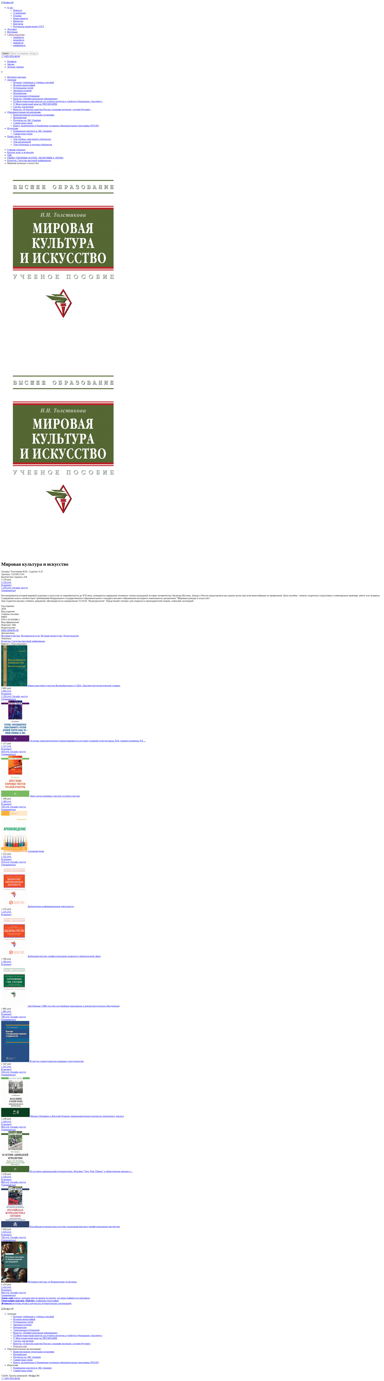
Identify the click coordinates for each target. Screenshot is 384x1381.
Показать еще (20, 1346)
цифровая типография (30, 1300)
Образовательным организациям (24, 112)
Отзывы (17, 15)
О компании (19, 13)
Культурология (71, 635)
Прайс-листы (14, 136)
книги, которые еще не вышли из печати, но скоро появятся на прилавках (45, 1298)
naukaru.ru (18, 42)
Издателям (12, 128)
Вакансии (18, 21)
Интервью (12, 32)
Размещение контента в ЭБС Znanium (32, 131)
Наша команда (20, 18)
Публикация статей (23, 88)
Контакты (18, 24)
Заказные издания (22, 90)
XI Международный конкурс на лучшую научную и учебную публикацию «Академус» (58, 101)
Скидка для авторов (23, 106)
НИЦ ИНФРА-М (9, 630)
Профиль (11, 61)
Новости (17, 10)
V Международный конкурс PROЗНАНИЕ (35, 104)
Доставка (12, 29)
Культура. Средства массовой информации (23, 641)
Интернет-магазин (16, 77)
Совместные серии (23, 123)
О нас (10, 7)
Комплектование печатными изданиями (33, 115)
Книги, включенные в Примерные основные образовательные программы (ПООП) (56, 125)
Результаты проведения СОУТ (28, 26)
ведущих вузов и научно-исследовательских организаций (36, 1303)
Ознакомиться (8, 590)
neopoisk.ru (18, 40)
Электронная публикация (26, 96)
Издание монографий (24, 85)
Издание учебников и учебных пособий (33, 82)
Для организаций (22, 142)
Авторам (11, 79)
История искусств (30, 635)
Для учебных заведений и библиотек (32, 139)
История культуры (10, 635)
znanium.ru (18, 37)
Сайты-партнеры (16, 34)
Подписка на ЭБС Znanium (27, 120)
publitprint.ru (19, 45)
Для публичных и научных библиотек (32, 144)
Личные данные (15, 67)
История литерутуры (51, 635)
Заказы (10, 64)
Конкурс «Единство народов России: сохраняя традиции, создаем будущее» (52, 109)
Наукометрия (20, 93)
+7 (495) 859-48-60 (10, 56)
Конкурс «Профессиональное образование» (35, 98)
